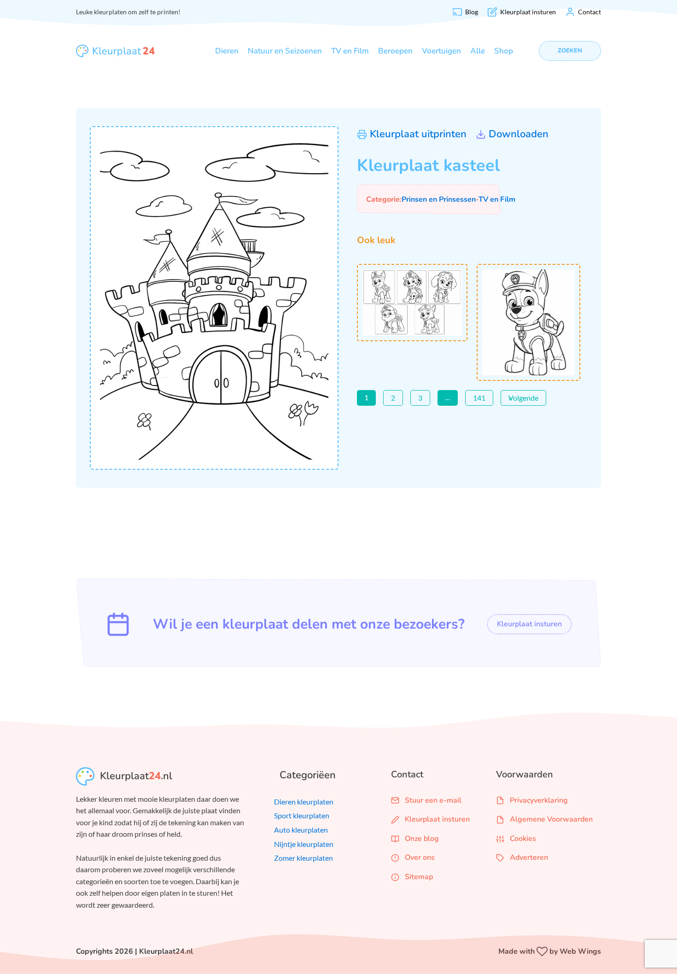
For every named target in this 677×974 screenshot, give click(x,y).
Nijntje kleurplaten (303, 844)
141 (479, 397)
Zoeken (570, 51)
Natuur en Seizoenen (285, 51)
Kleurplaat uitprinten (418, 134)
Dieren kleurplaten (303, 801)
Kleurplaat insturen (529, 624)
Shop (503, 51)
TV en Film (350, 51)
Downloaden (519, 134)
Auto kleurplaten (301, 829)
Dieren (227, 51)
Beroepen (395, 51)
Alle (477, 51)
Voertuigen (441, 51)
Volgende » (523, 397)
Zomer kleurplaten (303, 857)
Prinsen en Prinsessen (439, 199)
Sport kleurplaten (301, 815)
